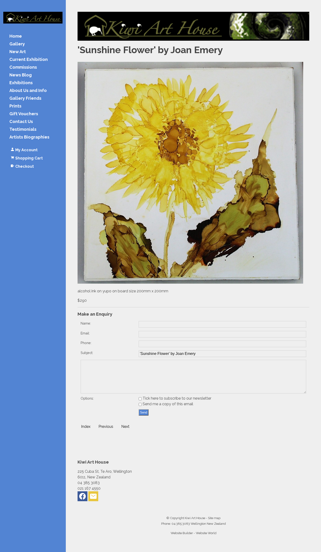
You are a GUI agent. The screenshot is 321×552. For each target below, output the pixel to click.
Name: (86, 323)
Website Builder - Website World (193, 533)
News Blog (20, 75)
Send (143, 412)
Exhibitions (21, 83)
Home (15, 36)
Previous (105, 426)
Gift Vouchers (23, 114)
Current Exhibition (28, 59)
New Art (17, 52)
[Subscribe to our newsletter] (93, 497)
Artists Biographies (29, 137)
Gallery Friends (25, 98)
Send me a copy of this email (167, 404)
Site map (214, 518)
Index (85, 426)
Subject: (87, 353)
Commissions (23, 67)
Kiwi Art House (195, 518)
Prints (15, 106)
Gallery (17, 44)
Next (125, 426)
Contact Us (21, 121)
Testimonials (22, 129)
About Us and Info (28, 90)
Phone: (86, 343)
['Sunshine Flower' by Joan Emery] (190, 282)
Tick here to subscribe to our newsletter (176, 398)
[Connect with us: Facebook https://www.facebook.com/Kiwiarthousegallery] (82, 497)
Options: (87, 398)
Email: (85, 333)
